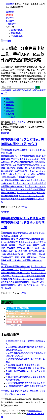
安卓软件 (10, 105)
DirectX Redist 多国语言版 (17, 308)
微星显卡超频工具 (14, 322)
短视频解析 (16, 33)
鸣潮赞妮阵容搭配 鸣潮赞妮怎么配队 (23, 365)
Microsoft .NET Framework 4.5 (19, 314)
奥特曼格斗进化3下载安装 (12, 186)
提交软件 (10, 15)
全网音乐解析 (17, 36)
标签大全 (10, 21)
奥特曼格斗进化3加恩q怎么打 (30, 193)
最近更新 (10, 12)
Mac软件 (10, 108)
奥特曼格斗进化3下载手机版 (32, 270)
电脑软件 (10, 102)
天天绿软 (10, 4)
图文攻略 (13, 90)
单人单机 (33, 90)
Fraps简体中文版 (13, 325)
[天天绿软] (6, 41)
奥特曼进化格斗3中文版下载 (13, 285)
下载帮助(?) (11, 24)
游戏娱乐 (10, 111)
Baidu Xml (20, 394)
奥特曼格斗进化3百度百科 (30, 196)
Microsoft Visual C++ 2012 (17, 311)
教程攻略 (10, 114)
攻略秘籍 (5, 133)
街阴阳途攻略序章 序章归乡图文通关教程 (25, 383)
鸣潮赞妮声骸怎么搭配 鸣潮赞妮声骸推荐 (26, 386)
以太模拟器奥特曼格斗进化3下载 (15, 180)
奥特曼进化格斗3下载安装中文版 (29, 282)
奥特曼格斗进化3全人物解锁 (24, 276)
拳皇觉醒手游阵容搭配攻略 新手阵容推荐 (25, 368)
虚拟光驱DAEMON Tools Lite (19, 316)
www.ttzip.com (35, 411)
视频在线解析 (17, 30)
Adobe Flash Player (14, 319)
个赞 (24, 207)
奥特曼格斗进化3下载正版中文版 (20, 190)
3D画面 (40, 90)
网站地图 (10, 18)
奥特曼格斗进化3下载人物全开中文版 (29, 183)
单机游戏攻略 (23, 90)
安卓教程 (5, 90)
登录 (13, 117)
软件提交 (24, 391)
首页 (8, 98)
